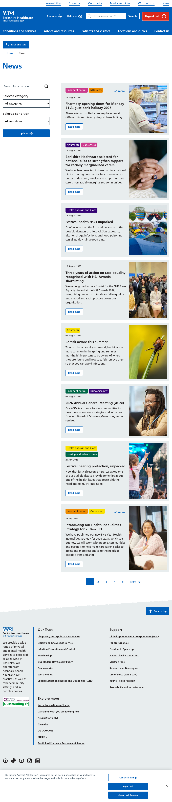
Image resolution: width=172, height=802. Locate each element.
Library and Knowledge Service (55, 642)
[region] (86, 786)
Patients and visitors (95, 31)
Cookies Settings (128, 777)
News (166, 3)
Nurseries (43, 724)
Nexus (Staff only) (48, 718)
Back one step (18, 44)
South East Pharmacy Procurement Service (61, 743)
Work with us (146, 3)
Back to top (160, 611)
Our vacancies (45, 668)
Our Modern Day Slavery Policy (55, 661)
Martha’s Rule (117, 661)
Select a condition (16, 114)
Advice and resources (59, 31)
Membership (45, 655)
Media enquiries (120, 3)
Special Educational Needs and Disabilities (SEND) (65, 680)
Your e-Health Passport (122, 680)
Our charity (95, 3)
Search (132, 16)
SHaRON (42, 737)
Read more (75, 127)
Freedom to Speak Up (122, 649)
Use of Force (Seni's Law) (123, 674)
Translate (52, 16)
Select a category (15, 96)
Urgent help (152, 16)
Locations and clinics (132, 31)
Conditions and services (19, 31)
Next (133, 581)
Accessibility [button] (53, 3)
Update (23, 133)
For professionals (119, 642)
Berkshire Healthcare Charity (54, 705)
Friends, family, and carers (124, 655)
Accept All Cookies (128, 795)
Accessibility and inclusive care (127, 687)
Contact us (161, 31)
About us (74, 3)
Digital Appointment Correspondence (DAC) (134, 636)
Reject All (128, 786)
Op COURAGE (45, 730)
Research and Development (125, 668)
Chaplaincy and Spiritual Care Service (59, 636)
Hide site (72, 16)
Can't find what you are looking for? (58, 711)
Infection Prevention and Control (56, 649)
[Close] (166, 785)
